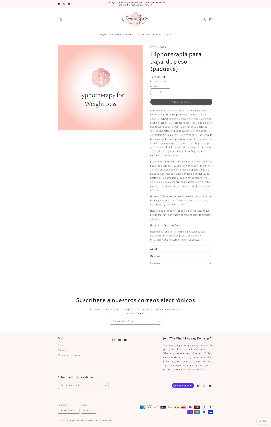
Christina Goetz (71, 420)
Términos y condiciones (69, 355)
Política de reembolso (104, 420)
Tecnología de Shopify (85, 420)
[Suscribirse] (158, 321)
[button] (61, 20)
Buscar (61, 345)
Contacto (62, 350)
